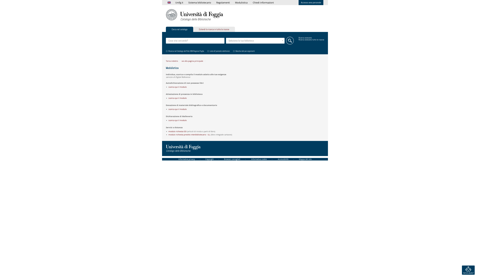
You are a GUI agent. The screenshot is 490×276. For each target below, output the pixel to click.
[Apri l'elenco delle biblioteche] (283, 41)
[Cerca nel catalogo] (290, 40)
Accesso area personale (311, 2)
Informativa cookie (259, 159)
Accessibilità (283, 159)
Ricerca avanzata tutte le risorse (311, 40)
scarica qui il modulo (177, 87)
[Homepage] (194, 15)
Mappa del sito (305, 159)
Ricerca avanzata (305, 38)
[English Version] (169, 2)
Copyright (209, 159)
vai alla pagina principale (192, 61)
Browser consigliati (232, 159)
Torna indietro (172, 61)
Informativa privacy (186, 159)
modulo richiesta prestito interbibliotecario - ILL (189, 134)
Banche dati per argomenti (245, 51)
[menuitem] (179, 2)
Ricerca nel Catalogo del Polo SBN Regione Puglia (186, 51)
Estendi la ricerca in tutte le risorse (214, 29)
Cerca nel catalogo (179, 29)
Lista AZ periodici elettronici (220, 51)
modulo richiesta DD (177, 131)
